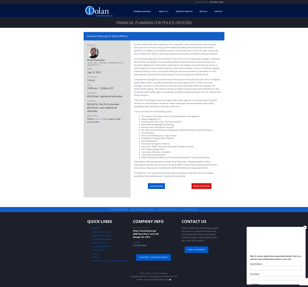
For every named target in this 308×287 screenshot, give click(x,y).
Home (95, 228)
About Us (163, 11)
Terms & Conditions (160, 273)
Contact (218, 11)
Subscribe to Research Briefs (153, 257)
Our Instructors (101, 232)
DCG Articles (99, 250)
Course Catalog (100, 246)
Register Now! (201, 186)
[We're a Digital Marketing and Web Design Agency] (170, 279)
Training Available (142, 11)
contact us (98, 119)
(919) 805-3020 (139, 245)
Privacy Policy (145, 273)
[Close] (305, 227)
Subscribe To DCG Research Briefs (110, 261)
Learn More (156, 186)
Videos (95, 253)
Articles (203, 11)
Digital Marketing (159, 279)
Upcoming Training (102, 239)
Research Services (184, 11)
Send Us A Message (196, 249)
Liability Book (99, 243)
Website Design (143, 279)
